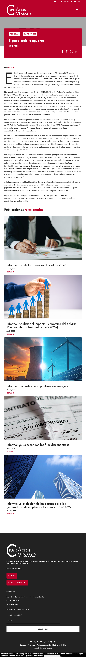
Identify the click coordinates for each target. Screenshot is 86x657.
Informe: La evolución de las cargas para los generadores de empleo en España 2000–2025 (38, 505)
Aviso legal (31, 645)
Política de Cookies (59, 645)
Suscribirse (43, 629)
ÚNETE (12, 576)
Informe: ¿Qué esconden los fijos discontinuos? (37, 445)
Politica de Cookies (54, 656)
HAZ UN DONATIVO (18, 583)
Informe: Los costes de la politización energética (38, 386)
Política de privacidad (44, 645)
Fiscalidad (14, 34)
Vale (46, 656)
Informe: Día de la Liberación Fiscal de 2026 (36, 265)
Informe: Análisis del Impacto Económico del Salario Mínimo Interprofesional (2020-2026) (41, 325)
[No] (61, 656)
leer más (10, 272)
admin (11, 67)
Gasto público (30, 34)
